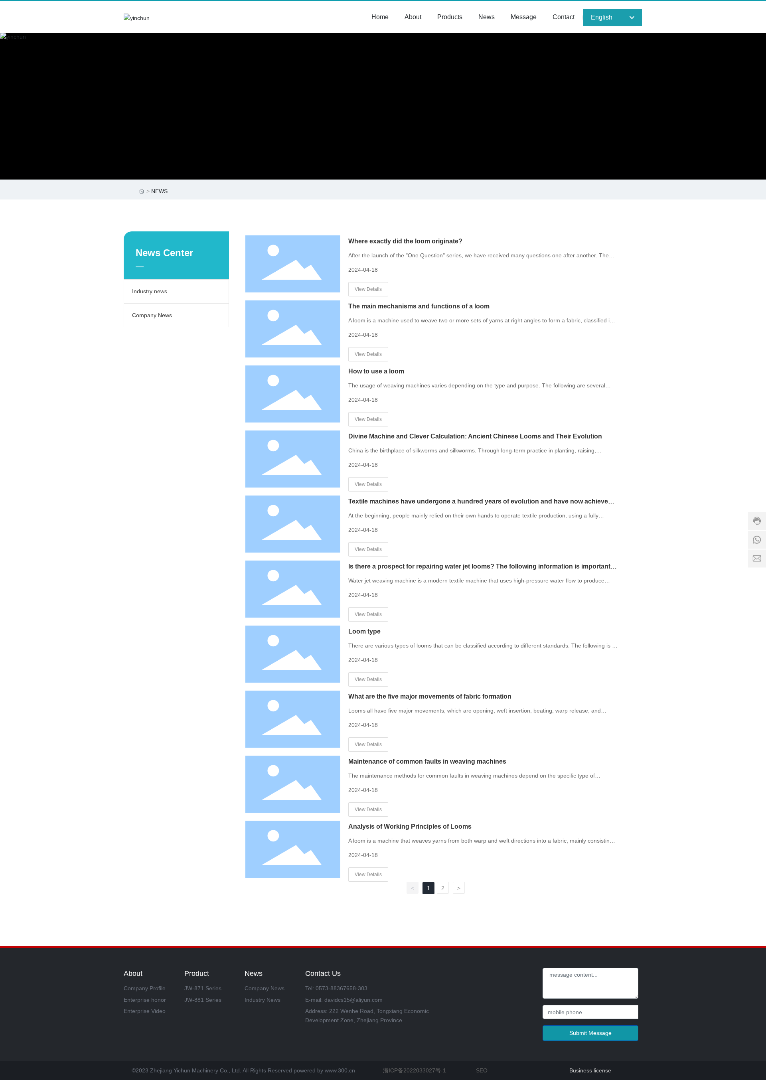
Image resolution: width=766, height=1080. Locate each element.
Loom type (364, 631)
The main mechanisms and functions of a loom (419, 306)
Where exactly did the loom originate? (405, 241)
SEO (482, 1070)
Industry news (149, 291)
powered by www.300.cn (323, 1070)
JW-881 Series (202, 1000)
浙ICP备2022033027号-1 (414, 1070)
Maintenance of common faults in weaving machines (427, 761)
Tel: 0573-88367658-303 (336, 988)
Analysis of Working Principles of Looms (410, 826)
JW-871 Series (202, 988)
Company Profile (145, 988)
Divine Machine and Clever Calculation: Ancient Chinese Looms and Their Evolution (475, 436)
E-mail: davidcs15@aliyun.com (344, 1000)
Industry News (262, 1000)
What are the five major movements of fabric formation (429, 696)
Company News (152, 315)
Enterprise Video (145, 1011)
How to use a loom (376, 371)
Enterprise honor (145, 1000)
